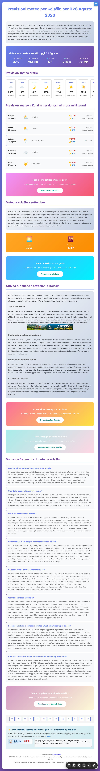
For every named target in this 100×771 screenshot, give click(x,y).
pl (37, 719)
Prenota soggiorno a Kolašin (50, 447)
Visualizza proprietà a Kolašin (50, 704)
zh (82, 719)
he (44, 719)
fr (25, 719)
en (12, 719)
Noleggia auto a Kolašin (50, 420)
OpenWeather (56, 754)
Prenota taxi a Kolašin (50, 190)
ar (88, 719)
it (68, 719)
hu (75, 719)
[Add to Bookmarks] (69, 765)
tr (50, 719)
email (48, 736)
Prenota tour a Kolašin (50, 274)
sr (56, 719)
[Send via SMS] (94, 765)
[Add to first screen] (74, 765)
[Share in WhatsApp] (84, 765)
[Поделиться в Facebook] (79, 765)
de (19, 719)
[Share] (89, 765)
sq (63, 719)
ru (31, 719)
